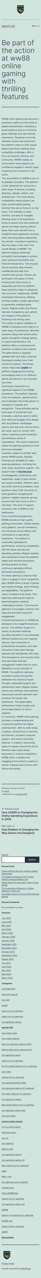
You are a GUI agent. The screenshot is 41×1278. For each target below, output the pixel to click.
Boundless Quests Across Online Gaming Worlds (20, 895)
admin (6, 791)
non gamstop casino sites (13, 1110)
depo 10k (5, 1138)
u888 (4, 1171)
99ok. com (6, 1176)
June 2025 (6, 967)
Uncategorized (21, 794)
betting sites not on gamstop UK (17, 1050)
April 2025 (6, 974)
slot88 (4, 1005)
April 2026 (6, 929)
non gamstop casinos (12, 1022)
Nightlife (8, 26)
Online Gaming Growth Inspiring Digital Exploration (20, 872)
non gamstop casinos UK (13, 1160)
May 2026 (6, 926)
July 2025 (6, 963)
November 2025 (9, 948)
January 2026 (8, 940)
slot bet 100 (7, 1027)
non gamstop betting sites (14, 1083)
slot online (6, 1072)
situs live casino (9, 1132)
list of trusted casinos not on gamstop (19, 1066)
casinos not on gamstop (13, 1077)
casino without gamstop (13, 1226)
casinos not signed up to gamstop (17, 1215)
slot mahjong (8, 1143)
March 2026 (7, 933)
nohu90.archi (8, 1188)
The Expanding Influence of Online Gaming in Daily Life (18, 889)
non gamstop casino (11, 1055)
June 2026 (6, 922)
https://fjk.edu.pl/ (9, 994)
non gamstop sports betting (15, 1182)
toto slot (6, 1000)
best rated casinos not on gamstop (18, 1105)
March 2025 (7, 978)
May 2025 (6, 970)
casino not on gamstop (12, 1011)
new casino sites (9, 1033)
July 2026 (6, 918)
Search (5, 855)
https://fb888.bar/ (10, 1193)
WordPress (26, 1268)
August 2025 (7, 959)
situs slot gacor (9, 1116)
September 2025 (9, 955)
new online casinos (10, 1038)
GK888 (5, 1210)
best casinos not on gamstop (15, 1165)
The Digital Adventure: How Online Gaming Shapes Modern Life (18, 878)
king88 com (7, 1221)
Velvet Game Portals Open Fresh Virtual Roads (20, 883)
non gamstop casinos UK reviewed (18, 1088)
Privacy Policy (8, 1263)
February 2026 (8, 937)
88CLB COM (7, 1149)
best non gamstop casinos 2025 (16, 1044)
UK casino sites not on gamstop (16, 1094)
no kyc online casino (11, 1127)
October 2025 (8, 952)
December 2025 (9, 944)
